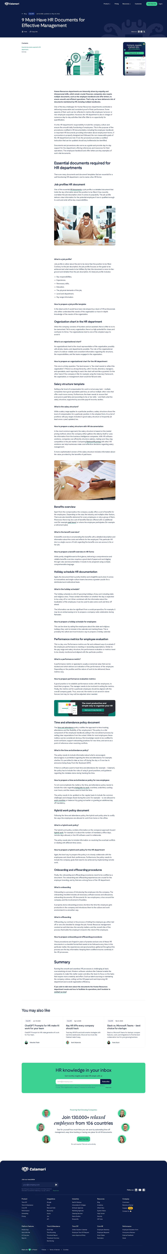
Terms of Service (55, 1249)
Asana (48, 1213)
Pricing (117, 4)
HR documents (76, 189)
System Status (101, 1210)
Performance (25, 1210)
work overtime (60, 800)
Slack (48, 1205)
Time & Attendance (27, 1205)
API (48, 1219)
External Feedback (127, 1235)
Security (99, 1216)
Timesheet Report (52, 1235)
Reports (24, 1238)
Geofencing (50, 1241)
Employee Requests (103, 1232)
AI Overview (25, 1235)
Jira (48, 1216)
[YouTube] (139, 1190)
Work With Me (26, 1232)
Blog (25, 14)
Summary (24, 52)
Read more (108, 1087)
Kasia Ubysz (115, 1042)
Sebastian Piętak (34, 1042)
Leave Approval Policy (78, 1235)
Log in (160, 4)
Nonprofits (75, 1219)
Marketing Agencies (78, 1210)
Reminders (100, 1238)
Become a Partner (127, 1205)
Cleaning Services (77, 1213)
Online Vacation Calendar (79, 1229)
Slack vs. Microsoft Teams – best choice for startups (123, 1027)
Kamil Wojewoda (76, 1042)
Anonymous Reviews (128, 1232)
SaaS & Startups (76, 1202)
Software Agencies (77, 1208)
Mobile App (25, 1229)
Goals (124, 1238)
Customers (138, 4)
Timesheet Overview (53, 1238)
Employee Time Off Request (80, 1232)
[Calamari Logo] (12, 3)
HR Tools (100, 1219)
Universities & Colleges (79, 1205)
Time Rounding (51, 1232)
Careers (124, 1208)
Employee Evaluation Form (130, 1229)
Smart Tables (101, 1235)
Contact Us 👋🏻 (126, 1211)
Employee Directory (103, 1229)
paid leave (72, 522)
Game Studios (76, 1216)
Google (49, 1202)
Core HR (31, 13)
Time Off (24, 1202)
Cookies (65, 1249)
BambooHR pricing (93, 442)
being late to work (82, 788)
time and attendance (66, 727)
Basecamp (50, 1210)
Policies (44, 1249)
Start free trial (152, 4)
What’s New (100, 1208)
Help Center (100, 1213)
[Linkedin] (136, 1190)
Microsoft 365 (51, 1208)
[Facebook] (143, 1190)
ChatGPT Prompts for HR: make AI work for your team (42, 1027)
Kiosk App (50, 1229)
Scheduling (25, 1213)
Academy (100, 1205)
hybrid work (58, 833)
